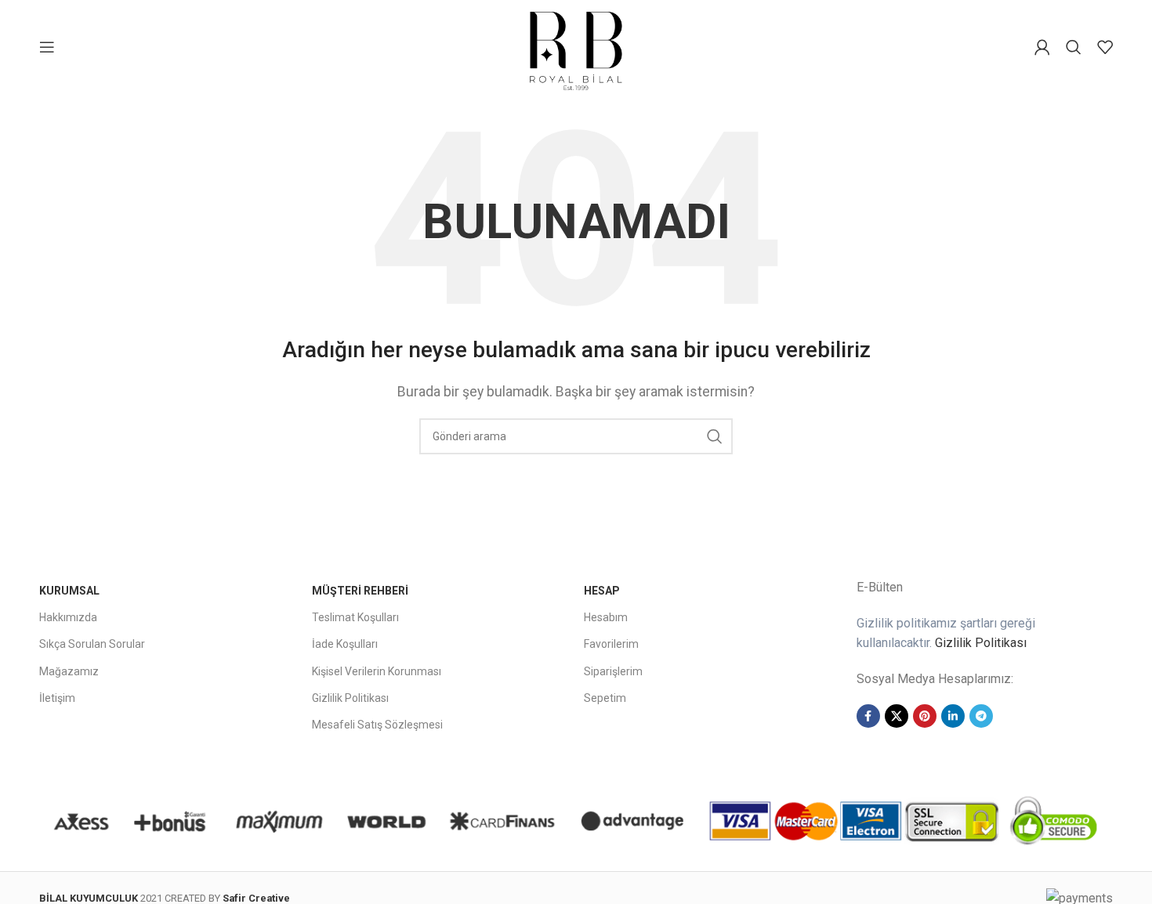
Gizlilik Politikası (350, 698)
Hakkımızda (68, 617)
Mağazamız (69, 671)
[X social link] (896, 716)
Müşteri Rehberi (360, 590)
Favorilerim (611, 644)
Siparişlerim (613, 671)
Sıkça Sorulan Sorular (92, 644)
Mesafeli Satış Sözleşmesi (377, 724)
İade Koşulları (345, 644)
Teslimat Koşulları (355, 617)
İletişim (57, 698)
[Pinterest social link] (924, 716)
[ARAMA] (715, 436)
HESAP (602, 590)
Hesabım (606, 617)
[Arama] (1073, 47)
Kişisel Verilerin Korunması (376, 671)
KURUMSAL (69, 590)
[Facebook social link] (868, 716)
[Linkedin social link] (953, 716)
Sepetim (605, 698)
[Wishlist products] (1105, 47)
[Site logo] (576, 45)
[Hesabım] (1042, 47)
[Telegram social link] (981, 716)
